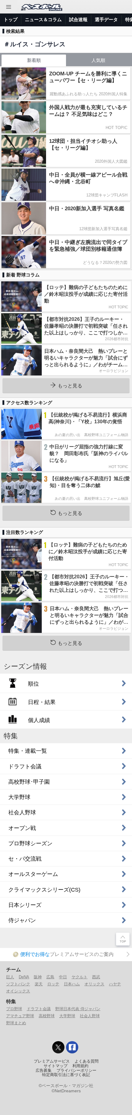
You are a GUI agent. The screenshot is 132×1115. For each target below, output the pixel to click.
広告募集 (44, 1070)
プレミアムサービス (52, 1061)
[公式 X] (58, 1047)
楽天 (39, 984)
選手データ (106, 19)
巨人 (10, 977)
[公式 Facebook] (72, 1047)
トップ (10, 19)
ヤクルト (79, 977)
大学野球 (67, 1016)
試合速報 (78, 19)
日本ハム (72, 984)
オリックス (94, 984)
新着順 (34, 60)
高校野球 (47, 1016)
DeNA (24, 977)
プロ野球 (14, 1009)
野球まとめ (16, 1023)
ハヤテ (115, 984)
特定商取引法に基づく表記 (66, 1075)
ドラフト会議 (39, 1009)
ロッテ (53, 984)
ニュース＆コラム (43, 19)
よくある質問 (87, 1061)
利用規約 (80, 1066)
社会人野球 (90, 1016)
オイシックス (18, 991)
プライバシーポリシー (76, 1070)
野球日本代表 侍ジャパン (77, 1009)
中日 (63, 977)
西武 (96, 977)
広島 (50, 977)
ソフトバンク (18, 984)
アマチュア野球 (20, 1016)
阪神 (38, 977)
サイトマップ (56, 1066)
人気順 (98, 60)
